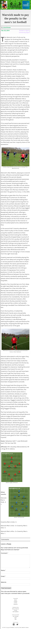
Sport (27, 30)
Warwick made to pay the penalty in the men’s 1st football (15, 18)
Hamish (23, 627)
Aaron (27, 627)
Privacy (15, 610)
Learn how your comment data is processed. (15, 593)
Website (3, 582)
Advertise (15, 604)
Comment (4, 553)
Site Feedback (15, 611)
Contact (15, 601)
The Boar (12, 627)
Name (3, 570)
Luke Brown (7, 27)
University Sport (24, 32)
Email (3, 576)
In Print (15, 602)
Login (15, 617)
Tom (20, 627)
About (15, 600)
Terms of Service (15, 608)
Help (15, 619)
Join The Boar (15, 616)
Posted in (22, 30)
